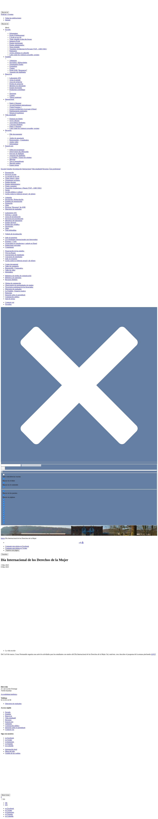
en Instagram (9, 742)
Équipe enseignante (16, 43)
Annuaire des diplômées (17, 72)
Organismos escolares (12, 180)
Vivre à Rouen (14, 121)
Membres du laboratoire (17, 86)
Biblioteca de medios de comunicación (18, 276)
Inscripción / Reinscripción (14, 199)
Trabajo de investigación (13, 234)
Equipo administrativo (12, 184)
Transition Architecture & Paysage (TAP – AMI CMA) (28, 49)
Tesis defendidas (10, 230)
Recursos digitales (11, 280)
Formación (8, 203)
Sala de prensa (10, 299)
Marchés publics (15, 163)
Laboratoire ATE (15, 78)
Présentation (13, 33)
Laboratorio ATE (11, 213)
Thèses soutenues (15, 97)
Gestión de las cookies (12, 753)
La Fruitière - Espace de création (20, 157)
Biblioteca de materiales (13, 278)
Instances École (14, 41)
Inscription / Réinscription (18, 62)
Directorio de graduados (13, 209)
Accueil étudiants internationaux (20, 105)
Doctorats (12, 93)
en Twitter (8, 740)
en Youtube (9, 744)
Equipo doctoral (10, 222)
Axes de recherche (15, 82)
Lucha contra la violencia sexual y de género (20, 194)
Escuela (7, 29)
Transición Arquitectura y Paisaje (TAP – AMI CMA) (23, 188)
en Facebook (9, 738)
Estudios (8, 57)
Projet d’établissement (16, 35)
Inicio (3, 538)
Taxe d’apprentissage (16, 161)
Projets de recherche (16, 84)
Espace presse (14, 165)
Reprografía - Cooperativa (14, 268)
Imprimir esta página (12, 550)
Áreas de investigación (13, 217)
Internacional (9, 99)
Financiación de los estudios (14, 251)
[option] (81, 803)
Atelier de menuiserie (16, 138)
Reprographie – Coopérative (19, 140)
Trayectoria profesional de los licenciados (19, 287)
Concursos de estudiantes (13, 257)
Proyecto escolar (10, 174)
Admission (13, 60)
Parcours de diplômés (16, 154)
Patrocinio (8, 293)
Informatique (13, 144)
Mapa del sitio (10, 751)
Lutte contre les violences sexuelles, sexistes (24, 55)
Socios (7, 190)
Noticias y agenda (11, 215)
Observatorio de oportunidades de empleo (19, 285)
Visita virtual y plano (12, 178)
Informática (9, 272)
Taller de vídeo (10, 270)
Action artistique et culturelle (19, 53)
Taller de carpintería (12, 266)
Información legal (11, 749)
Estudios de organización (13, 201)
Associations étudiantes (17, 123)
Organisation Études (16, 64)
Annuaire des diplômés (17, 155)
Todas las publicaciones (13, 18)
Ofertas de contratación (13, 283)
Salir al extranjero (11, 238)
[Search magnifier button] (3, 468)
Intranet (7, 20)
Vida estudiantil (10, 115)
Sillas (7, 205)
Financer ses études (16, 119)
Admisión (8, 197)
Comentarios (9, 247)
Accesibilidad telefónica (9, 694)
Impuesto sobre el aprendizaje (15, 295)
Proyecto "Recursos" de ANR (15, 207)
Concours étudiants (15, 124)
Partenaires (13, 51)
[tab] (3, 169)
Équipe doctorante (15, 88)
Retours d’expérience (16, 113)
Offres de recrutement (16, 150)
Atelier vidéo (13, 142)
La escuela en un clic (12, 176)
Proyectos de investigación (14, 219)
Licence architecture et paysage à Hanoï (22, 109)
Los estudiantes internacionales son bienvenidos (21, 239)
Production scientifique (17, 90)
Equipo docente (10, 182)
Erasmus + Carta (10, 241)
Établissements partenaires (18, 111)
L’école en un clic (15, 37)
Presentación (9, 172)
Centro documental (11, 264)
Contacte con (9, 302)
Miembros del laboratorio (13, 220)
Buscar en (5, 12)
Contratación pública (12, 297)
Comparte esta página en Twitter (16, 548)
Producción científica (12, 224)
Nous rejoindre (14, 47)
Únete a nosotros (11, 186)
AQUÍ (153, 654)
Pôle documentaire (15, 134)
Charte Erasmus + (15, 107)
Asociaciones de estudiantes (14, 255)
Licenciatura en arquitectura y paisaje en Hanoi (21, 243)
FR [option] (6, 803)
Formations (13, 66)
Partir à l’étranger (15, 103)
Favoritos (8, 304)
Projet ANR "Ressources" (18, 70)
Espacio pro (9, 146)
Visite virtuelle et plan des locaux (20, 39)
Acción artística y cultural (13, 192)
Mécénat (12, 159)
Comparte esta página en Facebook (17, 546)
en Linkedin (9, 746)
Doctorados (9, 226)
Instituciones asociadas (13, 245)
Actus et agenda (14, 80)
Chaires (12, 68)
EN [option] (6, 805)
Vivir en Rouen (10, 253)
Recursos (8, 130)
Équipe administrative (16, 45)
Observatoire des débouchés (18, 152)
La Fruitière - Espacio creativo (15, 291)
